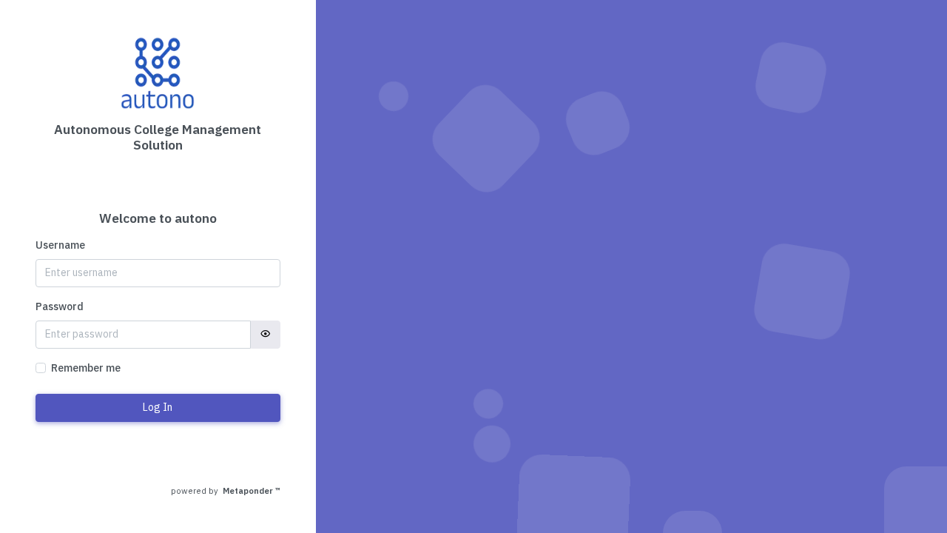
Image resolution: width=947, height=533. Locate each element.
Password (60, 306)
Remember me (86, 368)
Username (60, 245)
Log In (157, 407)
